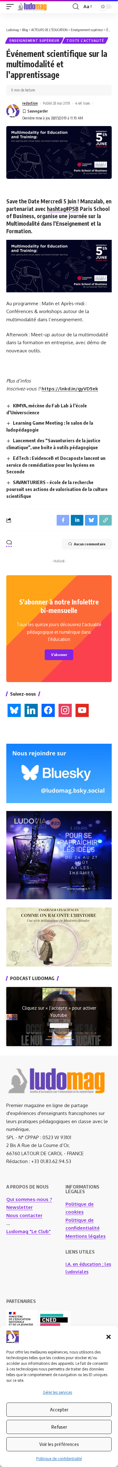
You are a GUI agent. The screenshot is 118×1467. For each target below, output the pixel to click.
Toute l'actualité (85, 40)
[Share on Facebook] (63, 520)
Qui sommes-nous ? (29, 1199)
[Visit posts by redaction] (13, 111)
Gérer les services (57, 1392)
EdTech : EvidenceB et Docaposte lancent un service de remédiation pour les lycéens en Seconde (55, 465)
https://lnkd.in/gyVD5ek (70, 389)
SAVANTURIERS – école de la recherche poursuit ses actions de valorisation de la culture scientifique (57, 489)
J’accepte (59, 1026)
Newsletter (19, 1207)
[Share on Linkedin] (77, 520)
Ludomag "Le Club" (28, 1231)
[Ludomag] (32, 6)
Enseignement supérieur (34, 40)
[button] (108, 1337)
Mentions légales (85, 1236)
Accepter (59, 1409)
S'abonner (59, 655)
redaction (30, 103)
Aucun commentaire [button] (89, 544)
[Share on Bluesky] (91, 520)
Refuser (59, 1427)
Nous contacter (24, 1215)
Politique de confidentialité (59, 1458)
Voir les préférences (59, 1444)
